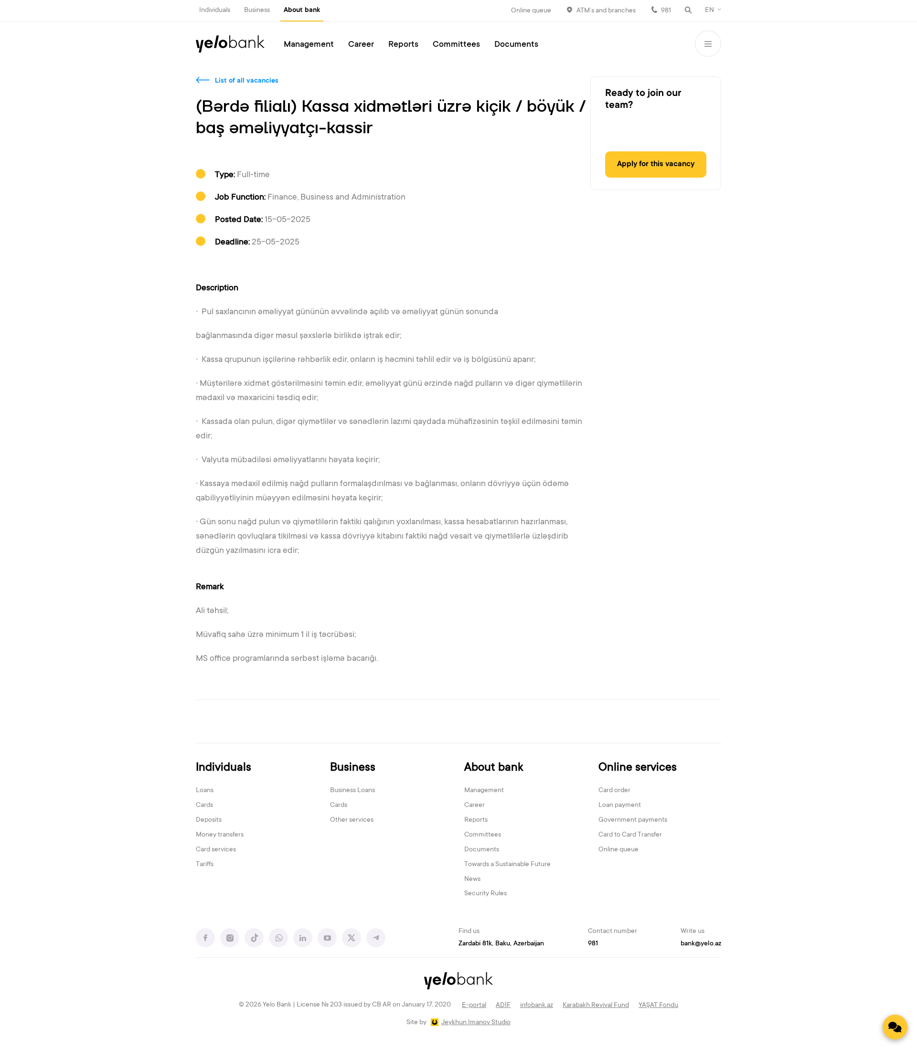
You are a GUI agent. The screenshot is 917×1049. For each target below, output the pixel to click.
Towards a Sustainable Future (507, 865)
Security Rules (485, 894)
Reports (403, 45)
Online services (637, 768)
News (472, 879)
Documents (516, 45)
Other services (351, 820)
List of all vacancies (246, 81)
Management (309, 45)
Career (361, 45)
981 (666, 11)
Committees (456, 45)
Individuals (214, 10)
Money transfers (220, 835)
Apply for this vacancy (655, 164)
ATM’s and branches (606, 11)
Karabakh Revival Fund (596, 1005)
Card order (614, 791)
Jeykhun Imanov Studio (476, 1023)
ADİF (503, 1005)
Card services (216, 850)
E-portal (474, 1005)
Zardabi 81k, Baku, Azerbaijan (501, 944)
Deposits (209, 820)
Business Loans (352, 791)
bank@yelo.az (701, 944)
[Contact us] (895, 1027)
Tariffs (204, 865)
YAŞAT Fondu (658, 1005)
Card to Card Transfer (630, 835)
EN (709, 10)
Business (257, 10)
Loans (204, 791)
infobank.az (536, 1005)
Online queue (531, 11)
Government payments (632, 820)
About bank (302, 10)
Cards (204, 805)
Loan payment (619, 805)
